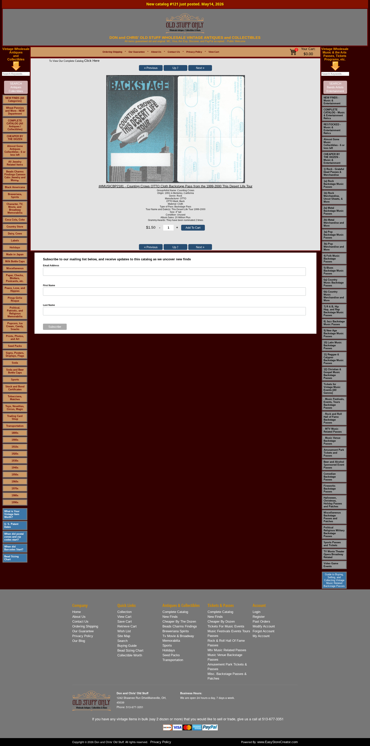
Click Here (91, 61)
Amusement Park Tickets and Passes (334, 452)
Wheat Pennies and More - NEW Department (14, 110)
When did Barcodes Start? (13, 548)
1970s (15, 488)
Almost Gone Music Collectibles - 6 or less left (334, 143)
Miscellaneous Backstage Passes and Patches (332, 517)
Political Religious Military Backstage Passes (334, 532)
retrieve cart (127, 626)
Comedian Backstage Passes (330, 476)
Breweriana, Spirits (15, 196)
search (122, 641)
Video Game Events (331, 565)
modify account (264, 626)
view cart (124, 617)
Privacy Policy (194, 52)
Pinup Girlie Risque (15, 299)
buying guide (127, 646)
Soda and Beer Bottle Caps (15, 371)
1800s (15, 432)
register (259, 617)
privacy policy (82, 636)
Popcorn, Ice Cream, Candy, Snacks (15, 326)
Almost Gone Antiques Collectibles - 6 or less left (14, 150)
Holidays (15, 247)
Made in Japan (15, 254)
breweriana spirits (175, 631)
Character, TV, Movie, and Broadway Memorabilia (15, 208)
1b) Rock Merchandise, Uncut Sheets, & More (333, 197)
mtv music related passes (227, 650)
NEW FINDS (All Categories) (14, 99)
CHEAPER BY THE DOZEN (15, 138)
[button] (151, 68)
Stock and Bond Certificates (14, 388)
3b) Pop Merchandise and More (334, 246)
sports (167, 645)
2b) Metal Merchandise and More (334, 222)
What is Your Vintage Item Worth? (11, 514)
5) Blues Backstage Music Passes (334, 270)
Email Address (51, 265)
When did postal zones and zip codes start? (14, 536)
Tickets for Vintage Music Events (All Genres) (332, 388)
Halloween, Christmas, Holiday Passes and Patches (333, 502)
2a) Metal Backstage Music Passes (334, 210)
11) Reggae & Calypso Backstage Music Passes (334, 359)
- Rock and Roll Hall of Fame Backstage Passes (333, 418)
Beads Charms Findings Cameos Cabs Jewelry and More (14, 176)
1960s (15, 481)
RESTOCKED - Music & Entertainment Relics (332, 129)
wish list (124, 631)
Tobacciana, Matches (15, 398)
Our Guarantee (137, 52)
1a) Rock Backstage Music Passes (334, 184)
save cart (124, 621)
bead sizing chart (130, 650)
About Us (156, 52)
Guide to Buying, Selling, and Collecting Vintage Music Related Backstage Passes (334, 580)
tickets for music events (226, 626)
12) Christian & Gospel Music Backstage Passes (332, 373)
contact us (80, 621)
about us (79, 617)
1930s (15, 460)
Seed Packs (15, 346)
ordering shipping (85, 626)
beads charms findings (179, 626)
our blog (78, 641)
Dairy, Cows (15, 233)
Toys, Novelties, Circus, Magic (14, 408)
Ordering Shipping (112, 52)
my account (261, 636)
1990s (15, 502)
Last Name (49, 305)
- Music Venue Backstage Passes (332, 440)
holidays (168, 650)
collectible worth (129, 655)
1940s (15, 467)
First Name (49, 285)
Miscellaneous (15, 268)
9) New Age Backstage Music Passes (334, 333)
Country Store (15, 226)
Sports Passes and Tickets (332, 544)
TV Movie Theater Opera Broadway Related (334, 554)
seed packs (171, 655)
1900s (15, 439)
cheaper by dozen (221, 621)
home (76, 612)
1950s (15, 474)
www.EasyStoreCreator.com (277, 742)
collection (124, 612)
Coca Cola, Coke (15, 219)
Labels (15, 240)
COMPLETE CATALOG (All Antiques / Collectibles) (15, 125)
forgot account (263, 631)
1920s (15, 453)
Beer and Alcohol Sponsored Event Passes (334, 464)
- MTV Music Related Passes (333, 430)
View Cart (214, 52)
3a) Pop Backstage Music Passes (334, 234)
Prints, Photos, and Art (15, 337)
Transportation (15, 425)
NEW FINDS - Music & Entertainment (332, 100)
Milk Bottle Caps (15, 261)
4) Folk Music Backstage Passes (332, 258)
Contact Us (174, 52)
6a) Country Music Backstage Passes (334, 282)
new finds (170, 617)
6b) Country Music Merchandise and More (334, 296)
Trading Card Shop (15, 417)
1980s (15, 495)
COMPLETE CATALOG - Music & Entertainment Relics (334, 114)
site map (123, 636)
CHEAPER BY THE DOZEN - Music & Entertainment (332, 158)
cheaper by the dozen (179, 621)
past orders (261, 621)
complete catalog (175, 612)
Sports (15, 379)
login (256, 612)
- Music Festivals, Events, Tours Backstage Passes (334, 403)
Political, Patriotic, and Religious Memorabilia (15, 312)
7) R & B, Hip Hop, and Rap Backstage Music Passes (334, 311)
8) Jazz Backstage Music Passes (334, 323)
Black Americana (15, 187)
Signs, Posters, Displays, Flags (15, 354)
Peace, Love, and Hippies (15, 289)
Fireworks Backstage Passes (330, 488)
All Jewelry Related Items (15, 163)
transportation (172, 660)
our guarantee (83, 631)
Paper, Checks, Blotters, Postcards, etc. (15, 278)
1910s (15, 446)
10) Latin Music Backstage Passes (333, 345)
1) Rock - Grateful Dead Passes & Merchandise (334, 172)
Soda (15, 362)
